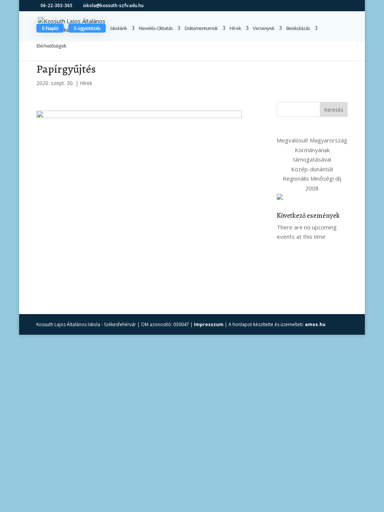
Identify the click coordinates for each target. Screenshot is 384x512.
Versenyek (263, 28)
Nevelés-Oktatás (155, 28)
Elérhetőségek (51, 46)
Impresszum (209, 324)
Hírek (235, 28)
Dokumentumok (201, 28)
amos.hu (315, 324)
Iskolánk (118, 28)
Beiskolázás (298, 28)
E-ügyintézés (87, 28)
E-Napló (50, 28)
